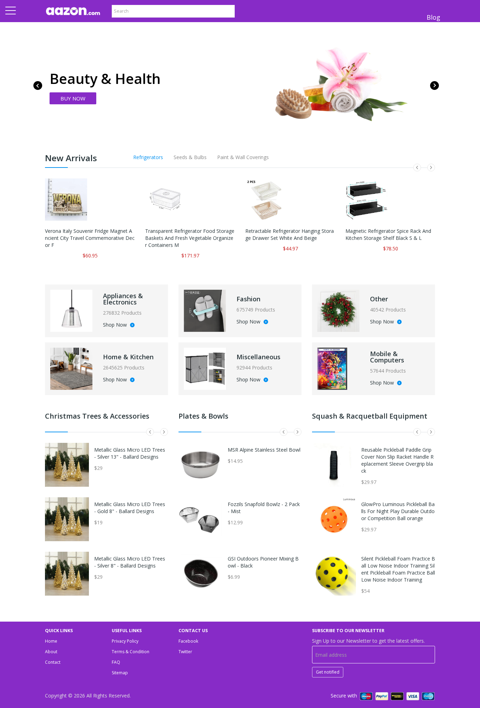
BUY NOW (72, 98)
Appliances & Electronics (123, 298)
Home (51, 641)
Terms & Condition (130, 652)
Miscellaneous (258, 357)
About (51, 652)
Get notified (327, 672)
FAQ (116, 662)
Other (379, 299)
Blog (433, 17)
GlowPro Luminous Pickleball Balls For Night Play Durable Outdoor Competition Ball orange (398, 511)
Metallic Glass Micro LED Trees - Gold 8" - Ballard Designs (129, 507)
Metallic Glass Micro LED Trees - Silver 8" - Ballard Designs (129, 562)
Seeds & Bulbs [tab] (190, 157)
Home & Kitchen (128, 357)
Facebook (188, 641)
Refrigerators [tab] (148, 157)
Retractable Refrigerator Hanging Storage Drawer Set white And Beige (289, 234)
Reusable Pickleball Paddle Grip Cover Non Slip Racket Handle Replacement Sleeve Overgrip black (397, 460)
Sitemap (120, 673)
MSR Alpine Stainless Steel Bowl (264, 449)
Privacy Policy (125, 641)
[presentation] (37, 85)
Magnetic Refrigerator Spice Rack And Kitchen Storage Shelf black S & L (388, 234)
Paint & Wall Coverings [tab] (243, 157)
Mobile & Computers (387, 356)
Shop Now (115, 325)
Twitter (185, 652)
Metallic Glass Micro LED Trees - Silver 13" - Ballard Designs (129, 453)
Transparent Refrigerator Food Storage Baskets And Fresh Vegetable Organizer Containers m (189, 238)
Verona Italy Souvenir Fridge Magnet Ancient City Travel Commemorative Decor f (90, 238)
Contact (52, 662)
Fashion (248, 299)
